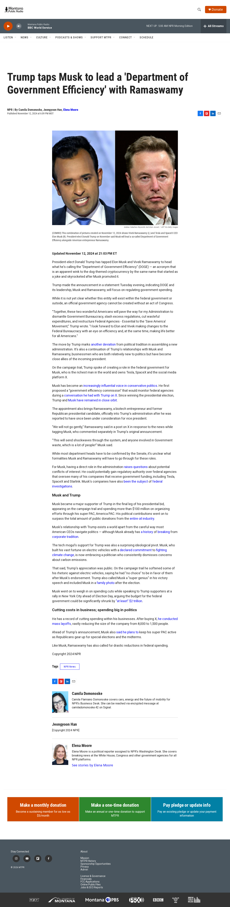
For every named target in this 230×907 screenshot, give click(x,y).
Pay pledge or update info (186, 805)
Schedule (146, 37)
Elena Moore (70, 109)
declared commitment (136, 550)
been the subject (136, 481)
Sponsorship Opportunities (95, 864)
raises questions (136, 467)
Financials (86, 879)
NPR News (70, 666)
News (24, 37)
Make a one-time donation (115, 805)
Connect (125, 37)
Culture (42, 37)
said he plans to (127, 632)
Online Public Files (90, 884)
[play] (8, 26)
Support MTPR (101, 37)
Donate (217, 9)
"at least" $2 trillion (129, 601)
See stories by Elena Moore (92, 765)
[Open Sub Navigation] (15, 37)
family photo (105, 583)
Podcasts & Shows (69, 37)
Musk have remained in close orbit (92, 400)
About (84, 851)
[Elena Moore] (60, 754)
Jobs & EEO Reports (91, 887)
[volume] (19, 26)
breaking (164, 532)
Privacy (84, 866)
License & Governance (92, 876)
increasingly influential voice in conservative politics (120, 386)
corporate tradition (65, 537)
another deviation (103, 344)
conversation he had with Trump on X (90, 395)
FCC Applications (90, 881)
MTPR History (88, 861)
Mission (84, 858)
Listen (8, 37)
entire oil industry (142, 518)
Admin (84, 869)
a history (147, 532)
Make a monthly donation (43, 805)
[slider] (24, 26)
